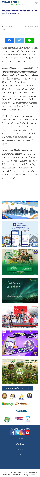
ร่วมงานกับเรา (20, 449)
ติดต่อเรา (20, 454)
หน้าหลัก (20, 438)
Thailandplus (24, 26)
